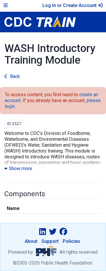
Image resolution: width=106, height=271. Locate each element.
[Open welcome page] (53, 22)
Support (50, 241)
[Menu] (5, 5)
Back (15, 76)
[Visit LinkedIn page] (42, 232)
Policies (71, 241)
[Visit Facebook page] (63, 232)
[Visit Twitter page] (53, 232)
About (31, 241)
